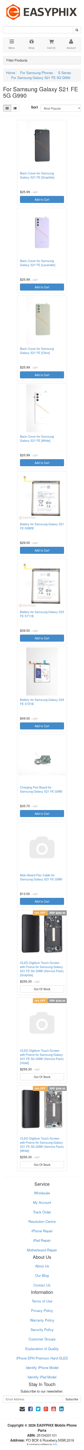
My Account (42, 1202)
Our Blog (42, 1275)
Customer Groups (42, 1338)
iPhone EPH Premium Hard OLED (42, 1358)
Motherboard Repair (42, 1249)
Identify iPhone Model (42, 1367)
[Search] (77, 29)
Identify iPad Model (42, 1376)
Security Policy (42, 1329)
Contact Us (42, 1284)
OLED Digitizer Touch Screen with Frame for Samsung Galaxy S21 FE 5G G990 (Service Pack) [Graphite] (42, 969)
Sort (34, 107)
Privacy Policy (42, 1310)
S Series (64, 72)
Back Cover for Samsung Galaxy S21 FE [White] (37, 438)
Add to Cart (42, 199)
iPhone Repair (42, 1230)
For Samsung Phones (36, 72)
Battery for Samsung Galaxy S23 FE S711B (42, 614)
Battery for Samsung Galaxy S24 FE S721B (42, 702)
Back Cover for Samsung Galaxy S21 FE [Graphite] (37, 175)
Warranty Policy (42, 1320)
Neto (55, 1444)
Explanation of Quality (42, 1348)
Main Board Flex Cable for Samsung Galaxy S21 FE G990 (41, 877)
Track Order (42, 1211)
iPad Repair (42, 1240)
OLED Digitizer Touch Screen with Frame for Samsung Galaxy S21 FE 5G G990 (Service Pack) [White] (42, 1144)
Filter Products (16, 60)
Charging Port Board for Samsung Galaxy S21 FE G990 (41, 789)
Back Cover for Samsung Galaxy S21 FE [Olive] (37, 351)
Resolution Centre (42, 1221)
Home (10, 72)
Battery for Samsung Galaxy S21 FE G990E (42, 526)
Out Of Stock (42, 989)
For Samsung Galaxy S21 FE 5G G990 (40, 77)
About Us (42, 1265)
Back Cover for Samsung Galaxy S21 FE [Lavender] (37, 263)
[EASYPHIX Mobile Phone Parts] (42, 10)
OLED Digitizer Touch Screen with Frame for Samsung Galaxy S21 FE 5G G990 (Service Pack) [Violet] (42, 1056)
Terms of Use (42, 1301)
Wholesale (42, 1192)
